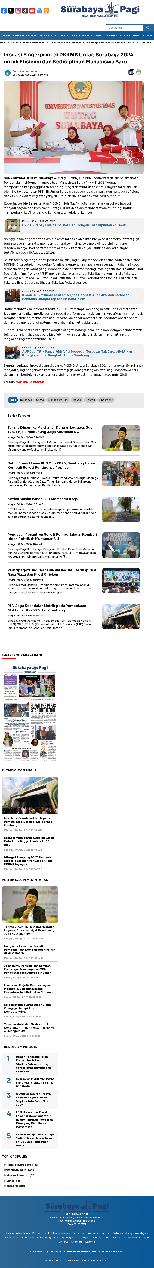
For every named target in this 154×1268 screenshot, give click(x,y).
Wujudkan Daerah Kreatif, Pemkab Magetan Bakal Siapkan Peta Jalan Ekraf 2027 (33, 1099)
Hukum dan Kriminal (98, 1233)
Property (45, 35)
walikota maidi (20, 1170)
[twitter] (11, 13)
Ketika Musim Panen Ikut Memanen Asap (43, 499)
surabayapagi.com (25, 71)
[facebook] (4, 13)
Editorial (90, 1241)
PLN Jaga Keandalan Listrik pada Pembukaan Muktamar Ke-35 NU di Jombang (47, 608)
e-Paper (125, 35)
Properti (37, 1233)
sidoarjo (15, 1186)
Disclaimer (36, 1251)
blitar (13, 1180)
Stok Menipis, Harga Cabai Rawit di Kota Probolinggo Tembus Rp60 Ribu (29, 841)
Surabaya (26, 400)
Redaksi (55, 1251)
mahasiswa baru (58, 400)
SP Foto (64, 1241)
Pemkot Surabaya (22, 1164)
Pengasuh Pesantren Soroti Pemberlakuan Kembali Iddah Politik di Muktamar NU (52, 536)
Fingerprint (106, 400)
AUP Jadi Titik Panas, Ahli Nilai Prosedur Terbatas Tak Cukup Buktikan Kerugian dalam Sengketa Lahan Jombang (77, 353)
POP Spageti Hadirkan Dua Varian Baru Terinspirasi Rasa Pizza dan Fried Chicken (52, 572)
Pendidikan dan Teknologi (35, 1237)
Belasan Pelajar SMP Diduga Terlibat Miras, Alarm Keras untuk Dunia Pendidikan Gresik (35, 1140)
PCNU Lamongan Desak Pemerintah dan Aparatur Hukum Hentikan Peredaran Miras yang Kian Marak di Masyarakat (34, 1120)
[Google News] (40, 13)
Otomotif (62, 35)
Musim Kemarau (20, 1175)
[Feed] (47, 13)
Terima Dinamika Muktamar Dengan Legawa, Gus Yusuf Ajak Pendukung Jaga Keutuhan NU (50, 429)
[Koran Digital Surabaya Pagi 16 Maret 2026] (30, 712)
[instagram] (18, 13)
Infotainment (114, 1237)
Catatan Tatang (122, 1233)
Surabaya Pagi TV (64, 1237)
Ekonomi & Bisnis (25, 35)
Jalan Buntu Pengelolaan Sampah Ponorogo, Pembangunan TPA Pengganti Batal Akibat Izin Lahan (27, 969)
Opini (136, 35)
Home (6, 35)
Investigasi (141, 1233)
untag (40, 400)
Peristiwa (110, 35)
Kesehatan (11, 1237)
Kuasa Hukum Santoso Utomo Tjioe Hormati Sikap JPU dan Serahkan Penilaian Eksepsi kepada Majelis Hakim (75, 297)
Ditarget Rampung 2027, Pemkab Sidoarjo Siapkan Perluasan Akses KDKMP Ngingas (28, 861)
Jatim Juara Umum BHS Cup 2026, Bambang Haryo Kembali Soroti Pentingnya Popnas (51, 465)
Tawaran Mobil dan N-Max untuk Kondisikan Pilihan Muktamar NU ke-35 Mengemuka (30, 1028)
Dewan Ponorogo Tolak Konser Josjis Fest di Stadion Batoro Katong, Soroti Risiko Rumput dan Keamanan (33, 1064)
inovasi (77, 400)
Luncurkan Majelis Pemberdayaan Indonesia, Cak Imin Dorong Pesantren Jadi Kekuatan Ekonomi (28, 989)
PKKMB (90, 400)
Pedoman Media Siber (81, 1251)
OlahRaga (97, 1237)
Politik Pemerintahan (86, 35)
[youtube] (33, 13)
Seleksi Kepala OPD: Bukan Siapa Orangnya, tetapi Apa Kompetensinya (27, 1008)
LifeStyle (83, 1237)
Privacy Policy (112, 1251)
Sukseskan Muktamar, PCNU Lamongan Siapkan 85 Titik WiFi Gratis (71, 42)
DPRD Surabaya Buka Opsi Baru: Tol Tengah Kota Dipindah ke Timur (74, 225)
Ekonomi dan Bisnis (18, 1233)
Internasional (132, 1237)
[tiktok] (25, 13)
